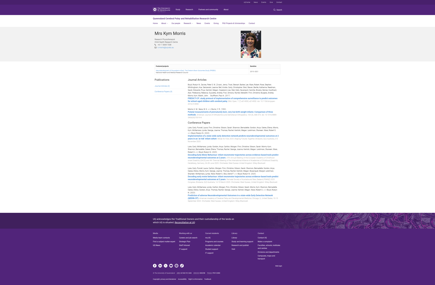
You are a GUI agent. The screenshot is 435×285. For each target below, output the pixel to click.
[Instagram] (176, 265)
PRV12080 (216, 273)
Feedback (207, 279)
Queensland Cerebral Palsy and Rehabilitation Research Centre (184, 18)
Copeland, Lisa (225, 90)
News (256, 2)
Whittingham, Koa (195, 87)
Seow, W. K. (203, 109)
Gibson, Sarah (226, 128)
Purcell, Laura (202, 128)
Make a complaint (265, 241)
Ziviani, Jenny (221, 85)
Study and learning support (242, 241)
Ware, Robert (254, 85)
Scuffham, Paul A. (217, 96)
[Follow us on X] (165, 265)
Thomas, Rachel (227, 130)
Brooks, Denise (262, 90)
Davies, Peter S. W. (208, 85)
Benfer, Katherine (260, 87)
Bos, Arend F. (229, 174)
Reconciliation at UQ (185, 222)
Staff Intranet (184, 245)
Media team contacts (161, 238)
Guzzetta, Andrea (215, 93)
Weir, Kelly (235, 90)
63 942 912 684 (186, 273)
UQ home (247, 2)
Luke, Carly (192, 128)
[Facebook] (155, 265)
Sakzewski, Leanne (210, 87)
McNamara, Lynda (199, 130)
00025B (202, 273)
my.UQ (207, 238)
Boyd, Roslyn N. (194, 85)
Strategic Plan (184, 241)
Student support (211, 249)
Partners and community (208, 9)
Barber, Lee (244, 85)
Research (189, 9)
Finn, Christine (254, 93)
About (226, 9)
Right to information (195, 279)
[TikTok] (182, 265)
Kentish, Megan (212, 90)
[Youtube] (171, 265)
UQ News (156, 245)
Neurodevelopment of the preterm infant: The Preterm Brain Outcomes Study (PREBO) (186, 70)
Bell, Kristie (223, 87)
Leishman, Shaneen (255, 130)
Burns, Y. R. (215, 109)
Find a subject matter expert (164, 241)
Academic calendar (213, 245)
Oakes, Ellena (267, 128)
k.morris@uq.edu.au (166, 47)
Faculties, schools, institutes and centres (269, 246)
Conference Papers (163, 91)
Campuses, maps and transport (266, 257)
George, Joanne (214, 130)
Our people (176, 23)
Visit (233, 249)
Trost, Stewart (233, 85)
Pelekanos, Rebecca (200, 93)
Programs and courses (214, 241)
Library (234, 238)
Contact (279, 2)
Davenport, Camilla (247, 90)
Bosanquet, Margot (257, 171)
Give (271, 2)
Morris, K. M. (193, 109)
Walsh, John (203, 96)
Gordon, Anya (255, 128)
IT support (183, 249)
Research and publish (240, 245)
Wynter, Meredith (241, 93)
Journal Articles (162, 86)
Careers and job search (188, 238)
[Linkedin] (160, 265)
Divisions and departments (268, 252)
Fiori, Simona (228, 93)
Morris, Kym (192, 96)
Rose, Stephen (265, 85)
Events (263, 2)
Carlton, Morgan (230, 146)
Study (178, 9)
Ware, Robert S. (270, 130)
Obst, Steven (248, 87)
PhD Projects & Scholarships (233, 23)
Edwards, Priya (199, 90)
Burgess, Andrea (267, 93)
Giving (216, 23)
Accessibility (182, 279)
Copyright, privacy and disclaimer (164, 279)
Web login (278, 266)
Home (155, 23)
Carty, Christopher (235, 87)
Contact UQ (262, 238)
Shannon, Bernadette (241, 128)
